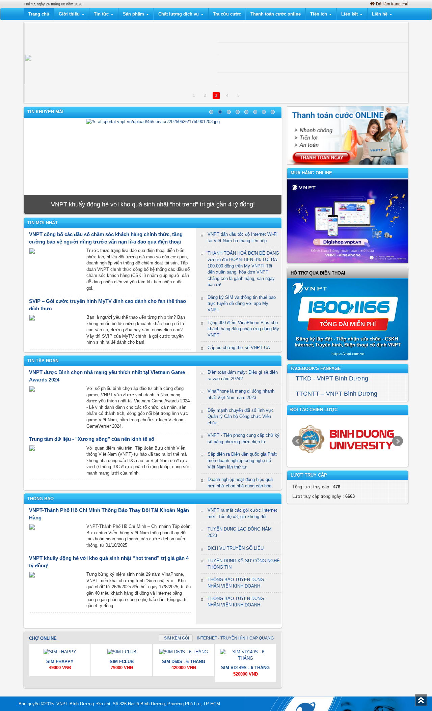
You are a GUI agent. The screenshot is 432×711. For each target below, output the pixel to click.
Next (397, 441)
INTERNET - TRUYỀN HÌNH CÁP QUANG (235, 638)
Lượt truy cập (309, 475)
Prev (297, 441)
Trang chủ (38, 14)
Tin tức (102, 14)
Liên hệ (380, 14)
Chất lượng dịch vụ (179, 14)
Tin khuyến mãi (45, 111)
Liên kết (350, 14)
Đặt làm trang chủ (392, 4)
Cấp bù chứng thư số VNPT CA (239, 347)
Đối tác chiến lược (314, 409)
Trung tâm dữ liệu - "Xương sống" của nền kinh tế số (91, 439)
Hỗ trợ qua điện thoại (318, 273)
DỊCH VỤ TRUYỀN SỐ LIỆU (236, 548)
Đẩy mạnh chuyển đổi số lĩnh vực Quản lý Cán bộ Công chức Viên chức (241, 416)
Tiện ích (319, 14)
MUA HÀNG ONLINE (311, 172)
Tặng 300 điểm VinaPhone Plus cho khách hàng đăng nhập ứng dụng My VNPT (243, 329)
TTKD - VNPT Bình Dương (332, 378)
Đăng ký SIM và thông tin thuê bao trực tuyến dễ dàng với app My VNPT (242, 303)
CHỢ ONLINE (43, 638)
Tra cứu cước (227, 14)
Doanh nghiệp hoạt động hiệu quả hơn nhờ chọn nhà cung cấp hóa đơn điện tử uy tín (240, 485)
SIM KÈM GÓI (176, 638)
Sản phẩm (134, 14)
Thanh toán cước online (275, 14)
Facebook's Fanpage (316, 368)
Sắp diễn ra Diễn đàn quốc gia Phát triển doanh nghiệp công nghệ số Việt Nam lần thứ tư (242, 460)
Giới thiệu (70, 14)
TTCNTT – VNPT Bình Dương (336, 393)
